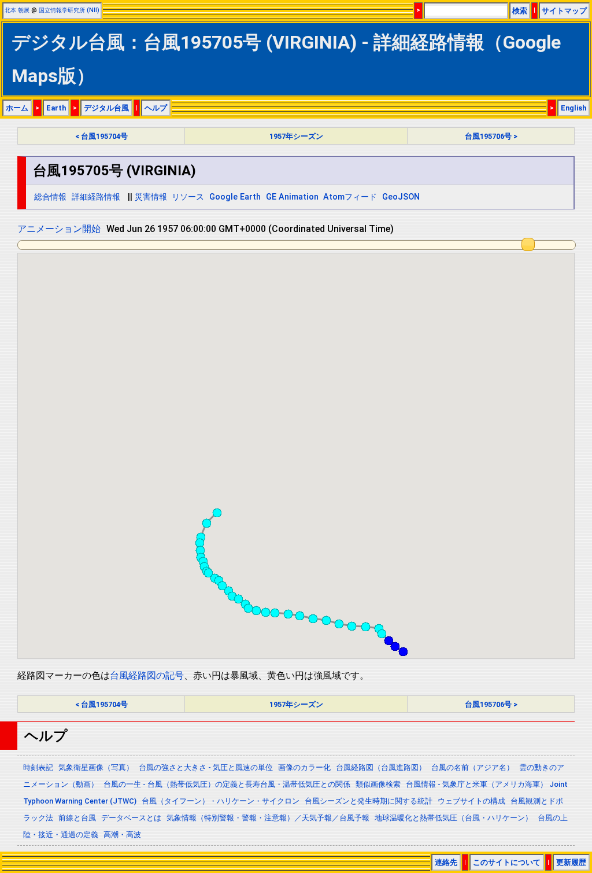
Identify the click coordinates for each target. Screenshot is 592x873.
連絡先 (446, 862)
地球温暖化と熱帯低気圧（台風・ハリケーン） (453, 817)
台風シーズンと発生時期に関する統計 (368, 801)
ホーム (17, 108)
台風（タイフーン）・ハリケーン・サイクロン (220, 801)
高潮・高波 (122, 834)
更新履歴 (571, 862)
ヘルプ (156, 108)
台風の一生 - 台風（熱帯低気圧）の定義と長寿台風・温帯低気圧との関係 (226, 784)
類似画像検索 (378, 784)
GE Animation (292, 197)
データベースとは (131, 817)
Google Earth (235, 197)
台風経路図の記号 (147, 675)
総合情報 (50, 197)
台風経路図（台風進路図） (381, 767)
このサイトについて (507, 862)
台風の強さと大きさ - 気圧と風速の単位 (206, 767)
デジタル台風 (106, 108)
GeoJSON (401, 197)
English (573, 108)
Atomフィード (350, 197)
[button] (403, 651)
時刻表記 (38, 767)
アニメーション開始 (59, 228)
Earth (56, 108)
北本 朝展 (17, 10)
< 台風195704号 (101, 136)
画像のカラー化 (304, 767)
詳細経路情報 (96, 197)
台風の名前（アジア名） (472, 767)
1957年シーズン (296, 136)
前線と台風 (77, 817)
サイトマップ (564, 10)
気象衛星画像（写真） (96, 767)
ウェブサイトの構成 (471, 801)
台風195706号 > (491, 136)
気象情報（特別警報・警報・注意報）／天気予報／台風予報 (267, 817)
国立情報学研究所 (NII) (69, 10)
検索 (519, 10)
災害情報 (151, 197)
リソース (188, 197)
